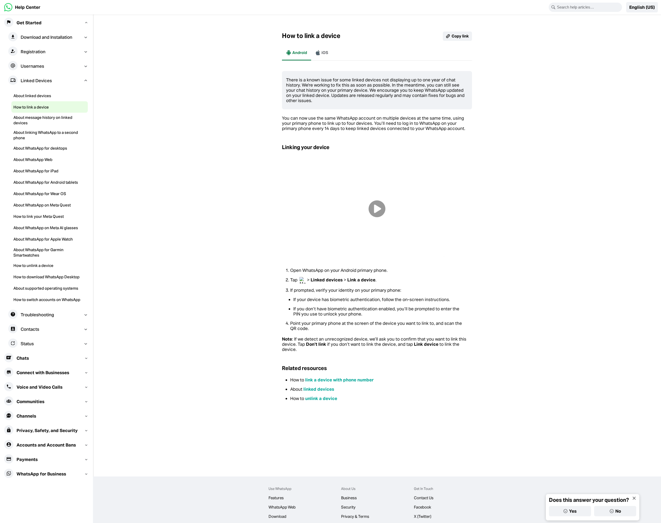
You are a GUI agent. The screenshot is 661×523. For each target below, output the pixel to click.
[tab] (296, 52)
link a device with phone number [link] (339, 380)
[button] (642, 7)
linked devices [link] (318, 389)
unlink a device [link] (321, 398)
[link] (22, 7)
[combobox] (588, 7)
